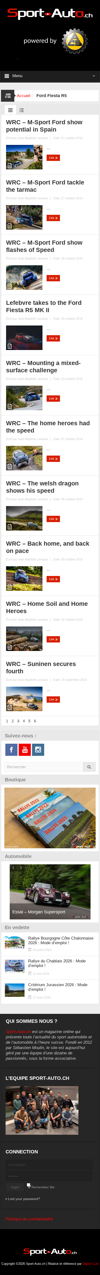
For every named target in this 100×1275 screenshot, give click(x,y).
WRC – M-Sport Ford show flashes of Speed (44, 246)
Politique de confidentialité (29, 1219)
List (22, 111)
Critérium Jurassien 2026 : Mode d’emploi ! (57, 987)
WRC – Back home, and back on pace (47, 547)
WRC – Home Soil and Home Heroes (47, 607)
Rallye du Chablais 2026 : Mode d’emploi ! (57, 963)
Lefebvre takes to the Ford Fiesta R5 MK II (44, 306)
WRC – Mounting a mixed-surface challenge (43, 366)
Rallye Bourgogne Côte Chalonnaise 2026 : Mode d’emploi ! (60, 940)
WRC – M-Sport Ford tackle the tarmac (45, 186)
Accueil (23, 95)
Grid (10, 111)
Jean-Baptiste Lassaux (33, 138)
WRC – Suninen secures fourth (41, 667)
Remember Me (43, 1187)
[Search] (89, 767)
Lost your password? (24, 1199)
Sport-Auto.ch (18, 1031)
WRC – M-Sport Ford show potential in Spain (44, 126)
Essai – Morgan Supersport (38, 911)
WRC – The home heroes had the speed (48, 427)
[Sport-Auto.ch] (50, 14)
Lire (52, 157)
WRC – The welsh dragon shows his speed (42, 487)
